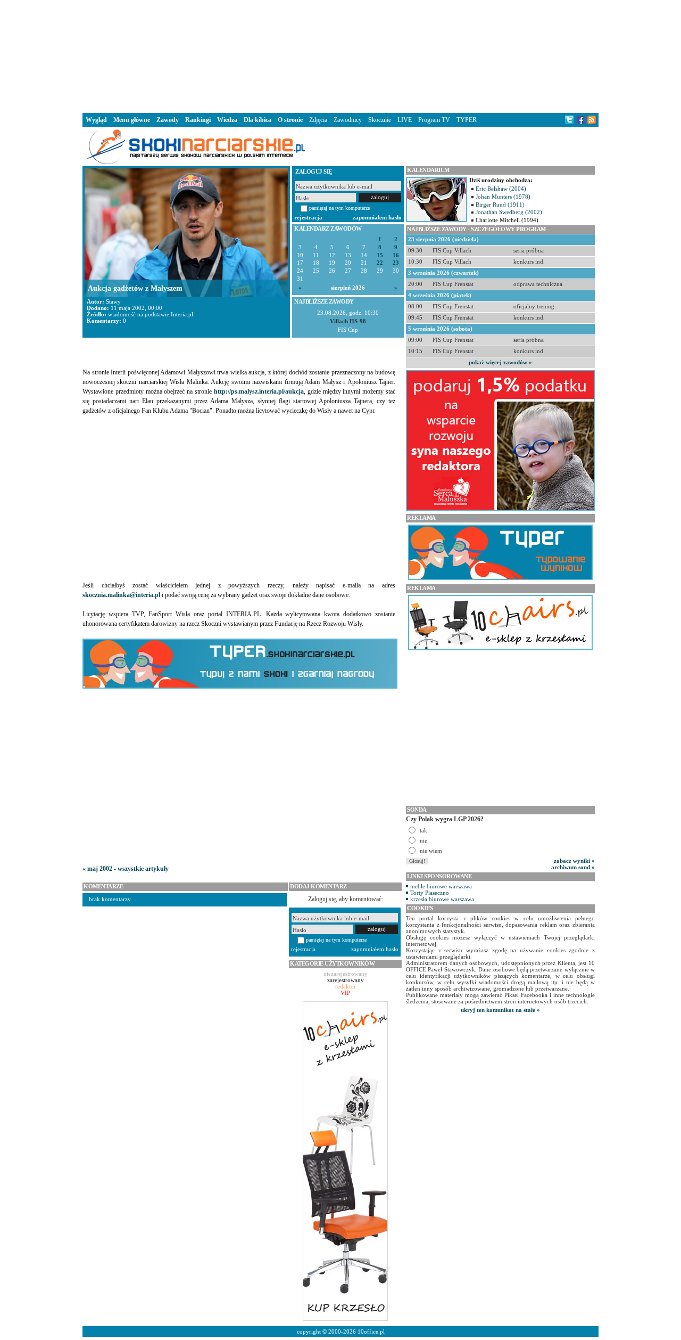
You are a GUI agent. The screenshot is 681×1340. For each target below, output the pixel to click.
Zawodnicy (348, 120)
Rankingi (198, 120)
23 (396, 263)
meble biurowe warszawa (441, 886)
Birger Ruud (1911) (500, 204)
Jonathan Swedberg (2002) (509, 212)
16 (396, 255)
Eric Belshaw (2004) (501, 188)
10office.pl (371, 1331)
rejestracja (308, 217)
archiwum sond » (573, 867)
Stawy (113, 301)
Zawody (167, 120)
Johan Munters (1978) (503, 196)
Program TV (434, 120)
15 (380, 255)
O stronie (290, 120)
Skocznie (379, 120)
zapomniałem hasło (377, 217)
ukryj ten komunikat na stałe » (500, 1010)
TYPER (466, 120)
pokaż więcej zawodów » (500, 362)
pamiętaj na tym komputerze (339, 208)
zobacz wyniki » (574, 860)
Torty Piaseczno (429, 892)
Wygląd (96, 120)
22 (380, 263)
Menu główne (131, 120)
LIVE (404, 120)
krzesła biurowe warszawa (442, 899)
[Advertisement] (340, 55)
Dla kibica (257, 120)
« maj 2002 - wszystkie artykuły (125, 868)
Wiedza (227, 120)
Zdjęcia (318, 120)
